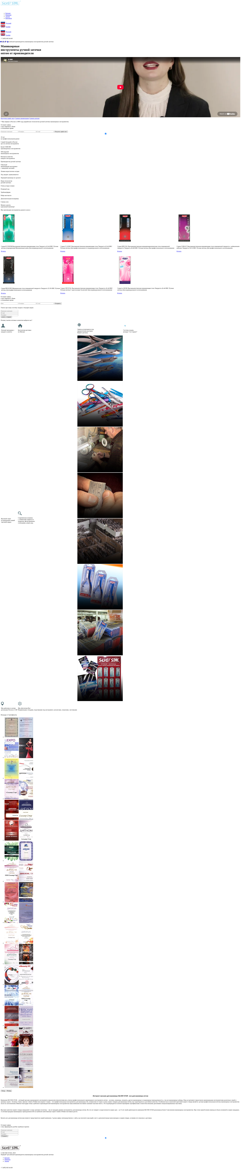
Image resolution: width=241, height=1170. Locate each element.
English (8, 27)
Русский (8, 23)
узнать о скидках (6, 317)
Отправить (58, 303)
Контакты (8, 18)
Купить (3, 251)
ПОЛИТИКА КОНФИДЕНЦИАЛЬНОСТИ (123, 1142)
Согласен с (121, 134)
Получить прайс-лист (8, 118)
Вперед (9, 1090)
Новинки (8, 15)
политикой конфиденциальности (125, 134)
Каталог (8, 13)
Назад (3, 1090)
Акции (7, 16)
